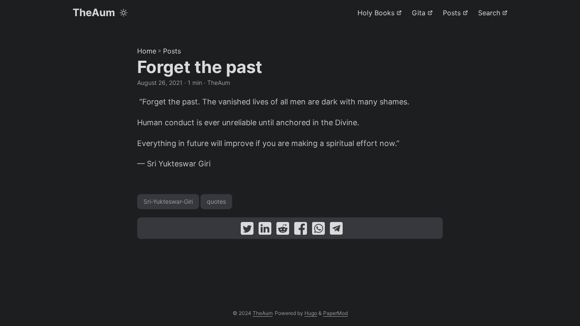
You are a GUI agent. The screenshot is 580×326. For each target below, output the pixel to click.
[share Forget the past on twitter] (247, 230)
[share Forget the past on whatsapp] (318, 230)
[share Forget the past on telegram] (336, 230)
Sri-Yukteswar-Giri (168, 201)
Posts (172, 51)
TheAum (94, 12)
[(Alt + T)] (123, 12)
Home (146, 51)
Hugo (310, 313)
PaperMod (335, 313)
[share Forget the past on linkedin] (265, 230)
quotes (216, 201)
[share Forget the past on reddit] (282, 230)
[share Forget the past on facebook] (300, 230)
